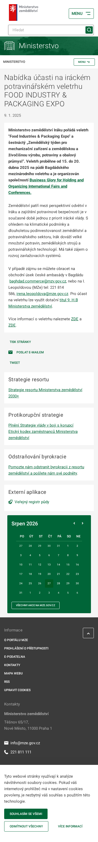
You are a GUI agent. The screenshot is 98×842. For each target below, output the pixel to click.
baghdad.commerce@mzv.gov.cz (37, 281)
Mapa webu (13, 673)
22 (68, 574)
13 (49, 564)
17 (20, 574)
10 (20, 564)
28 (58, 583)
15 (68, 564)
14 (58, 564)
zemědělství (41, 306)
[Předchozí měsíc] (74, 523)
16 (77, 564)
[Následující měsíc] (82, 523)
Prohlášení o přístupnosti (26, 648)
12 (39, 564)
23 (77, 574)
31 (20, 592)
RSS (7, 682)
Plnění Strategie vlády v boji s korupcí (40, 425)
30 (77, 583)
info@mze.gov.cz (25, 743)
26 (39, 583)
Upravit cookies (17, 690)
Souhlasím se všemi (26, 814)
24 (20, 583)
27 (49, 583)
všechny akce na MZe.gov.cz (35, 605)
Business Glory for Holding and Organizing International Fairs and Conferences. (46, 186)
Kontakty (12, 665)
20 (49, 574)
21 (58, 574)
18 (30, 574)
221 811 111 (20, 752)
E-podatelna (14, 657)
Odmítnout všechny (26, 826)
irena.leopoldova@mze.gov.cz (42, 293)
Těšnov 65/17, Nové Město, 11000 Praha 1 (28, 725)
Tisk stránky (20, 342)
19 (39, 574)
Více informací (70, 826)
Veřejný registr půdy (32, 502)
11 (30, 564)
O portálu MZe (16, 640)
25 (30, 583)
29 (68, 583)
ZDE (74, 319)
